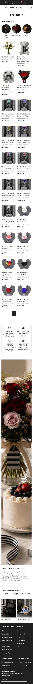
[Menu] (2, 8)
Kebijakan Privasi (6, 637)
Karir (2, 644)
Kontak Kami (21, 634)
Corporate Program (7, 662)
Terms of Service (6, 650)
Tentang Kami (5, 634)
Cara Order (20, 637)
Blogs (3, 631)
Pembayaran (21, 640)
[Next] (24, 313)
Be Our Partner (6, 666)
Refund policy (5, 653)
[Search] (6, 8)
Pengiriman (20, 644)
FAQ (18, 647)
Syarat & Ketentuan (7, 640)
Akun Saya (20, 631)
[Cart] (31, 8)
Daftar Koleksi (5, 647)
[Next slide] (28, 31)
